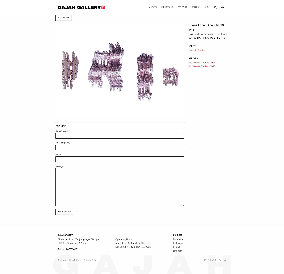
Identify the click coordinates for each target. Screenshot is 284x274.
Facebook (178, 239)
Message (59, 166)
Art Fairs (182, 7)
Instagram (178, 243)
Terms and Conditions (69, 260)
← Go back (63, 17)
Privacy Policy (90, 260)
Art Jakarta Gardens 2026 (202, 62)
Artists (153, 7)
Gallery (196, 7)
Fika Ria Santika (197, 50)
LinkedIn (177, 250)
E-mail (176, 247)
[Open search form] (215, 7)
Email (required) (62, 143)
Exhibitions (167, 7)
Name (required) (62, 131)
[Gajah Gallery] (81, 7)
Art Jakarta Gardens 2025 (202, 66)
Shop (207, 7)
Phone (58, 154)
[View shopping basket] (222, 7)
